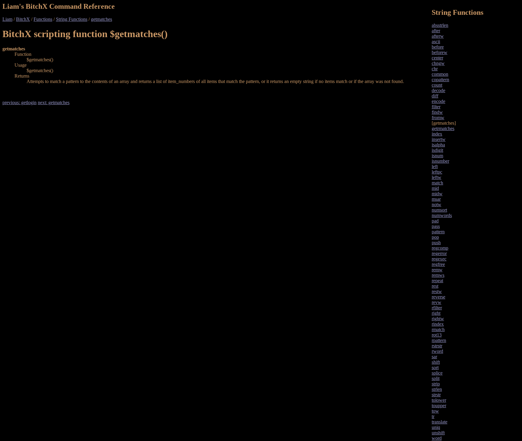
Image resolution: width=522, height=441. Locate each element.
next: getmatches (53, 102)
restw (437, 291)
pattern (438, 231)
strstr (436, 394)
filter (436, 106)
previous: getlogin (19, 102)
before (438, 47)
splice (437, 372)
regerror (439, 253)
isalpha (438, 144)
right (436, 313)
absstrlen (440, 25)
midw (437, 193)
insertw (439, 139)
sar (434, 356)
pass (436, 226)
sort (435, 367)
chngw (438, 63)
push (436, 242)
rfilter (437, 307)
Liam (7, 19)
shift (436, 362)
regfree (438, 264)
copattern (440, 79)
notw (436, 204)
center (437, 57)
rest (435, 286)
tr (433, 416)
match (437, 182)
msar (436, 199)
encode (438, 101)
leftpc (437, 171)
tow (435, 411)
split (436, 378)
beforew (439, 52)
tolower (439, 400)
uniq (436, 427)
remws (438, 275)
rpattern (439, 340)
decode (438, 90)
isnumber (440, 161)
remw (437, 269)
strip (436, 383)
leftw (436, 177)
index (437, 133)
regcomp (440, 248)
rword (437, 351)
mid (435, 188)
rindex (438, 324)
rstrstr (437, 345)
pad (435, 220)
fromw (438, 117)
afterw (438, 36)
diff (435, 95)
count (437, 85)
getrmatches (443, 128)
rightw (438, 318)
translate (439, 421)
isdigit (437, 150)
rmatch (438, 329)
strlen (437, 389)
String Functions (71, 19)
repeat (437, 280)
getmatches (101, 19)
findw (437, 112)
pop (435, 237)
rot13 (437, 334)
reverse (438, 296)
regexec (439, 258)
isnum (437, 155)
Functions (43, 19)
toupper (439, 405)
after (436, 30)
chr (435, 68)
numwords (442, 215)
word (437, 438)
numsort (439, 210)
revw (436, 302)
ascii (436, 41)
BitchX (23, 19)
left (435, 166)
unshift (438, 432)
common (440, 74)
